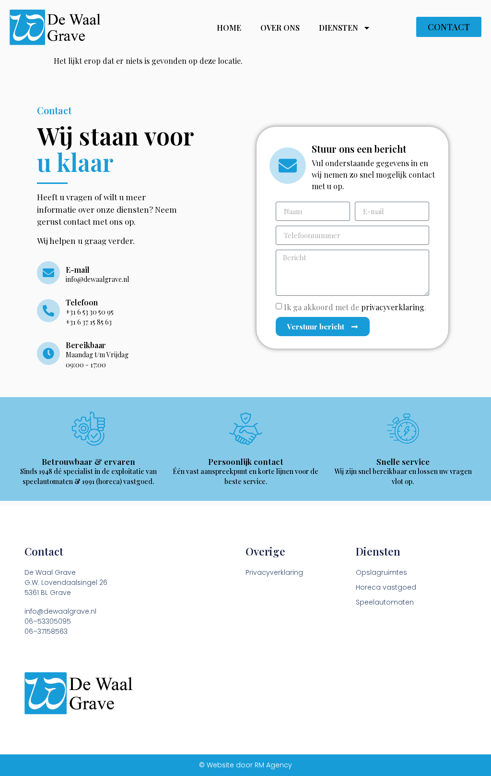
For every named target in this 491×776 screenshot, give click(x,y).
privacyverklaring (392, 307)
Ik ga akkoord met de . (355, 307)
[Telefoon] (48, 310)
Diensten (338, 28)
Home (229, 28)
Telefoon (82, 302)
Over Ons (280, 28)
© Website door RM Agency (245, 765)
